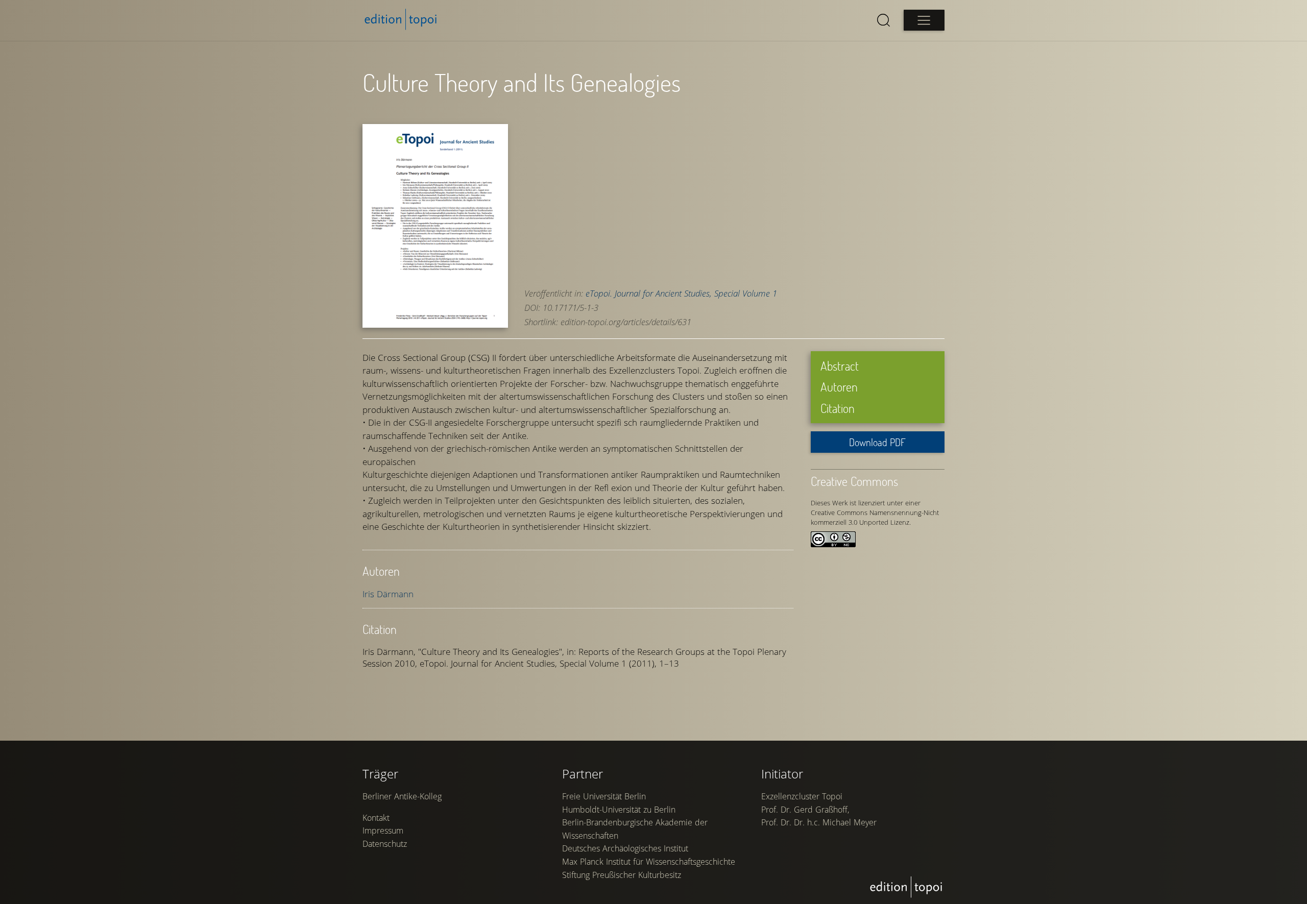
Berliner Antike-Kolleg (402, 796)
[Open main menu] (924, 20)
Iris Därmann (388, 594)
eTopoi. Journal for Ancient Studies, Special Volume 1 (681, 293)
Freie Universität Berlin (604, 796)
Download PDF (877, 442)
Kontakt (376, 817)
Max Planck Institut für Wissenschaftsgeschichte (648, 861)
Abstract (839, 366)
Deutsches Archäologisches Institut (625, 848)
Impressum (382, 830)
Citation (837, 408)
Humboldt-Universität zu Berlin (618, 809)
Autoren (839, 387)
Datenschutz (384, 843)
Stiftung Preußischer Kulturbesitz (621, 875)
